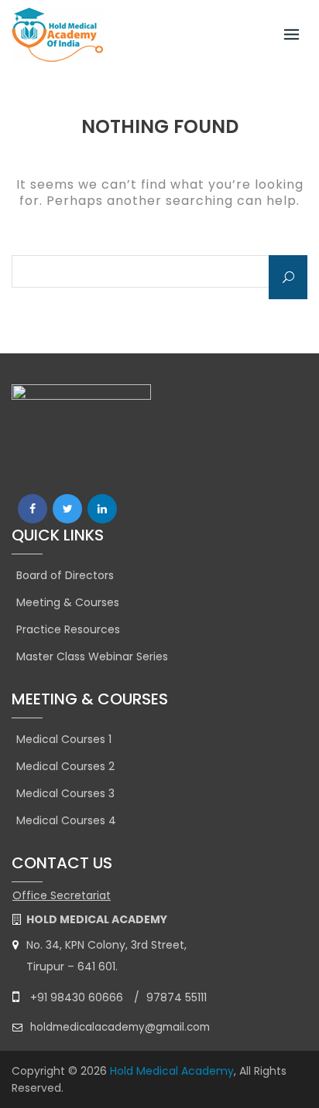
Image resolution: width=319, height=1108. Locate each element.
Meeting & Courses (67, 602)
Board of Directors (65, 575)
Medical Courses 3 (65, 793)
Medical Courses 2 (65, 766)
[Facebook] (32, 508)
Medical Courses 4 (66, 820)
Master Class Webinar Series (92, 656)
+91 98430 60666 (76, 997)
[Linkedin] (102, 508)
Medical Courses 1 (63, 739)
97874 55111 (176, 997)
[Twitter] (67, 508)
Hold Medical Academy (172, 1071)
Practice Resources (68, 629)
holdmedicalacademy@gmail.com (120, 1027)
